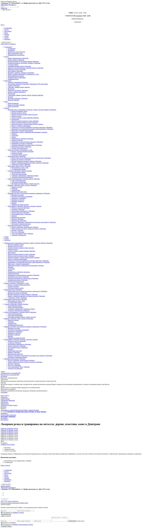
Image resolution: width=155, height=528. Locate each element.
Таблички (14, 188)
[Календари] (5, 403)
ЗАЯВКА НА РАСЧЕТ (8, 444)
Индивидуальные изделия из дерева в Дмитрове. (26, 161)
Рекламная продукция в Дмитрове (18, 225)
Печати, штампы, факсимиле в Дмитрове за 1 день (23, 74)
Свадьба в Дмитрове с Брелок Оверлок (20, 171)
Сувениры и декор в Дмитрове (20, 164)
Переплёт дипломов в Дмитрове (18, 90)
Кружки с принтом (17, 230)
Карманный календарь (18, 217)
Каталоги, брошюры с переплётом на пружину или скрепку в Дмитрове (33, 222)
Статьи (6, 37)
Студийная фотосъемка (18, 169)
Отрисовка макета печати (19, 154)
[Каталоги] (4, 402)
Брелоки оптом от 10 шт (18, 113)
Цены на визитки (13, 103)
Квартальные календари (18, 220)
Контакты (7, 39)
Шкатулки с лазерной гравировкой (22, 130)
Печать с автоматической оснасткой (22, 151)
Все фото (3, 407)
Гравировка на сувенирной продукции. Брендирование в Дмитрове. (32, 129)
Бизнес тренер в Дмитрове (16, 60)
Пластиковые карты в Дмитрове (21, 214)
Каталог (6, 34)
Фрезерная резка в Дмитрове (16, 156)
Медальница (15, 119)
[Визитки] (4, 397)
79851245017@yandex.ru (8, 4)
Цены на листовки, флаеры (16, 105)
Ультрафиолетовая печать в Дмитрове (19, 66)
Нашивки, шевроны (17, 201)
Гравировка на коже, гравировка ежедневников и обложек (29, 132)
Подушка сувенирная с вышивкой (21, 196)
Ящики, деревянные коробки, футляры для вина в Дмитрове (30, 163)
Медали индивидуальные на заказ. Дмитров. (25, 121)
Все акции (4, 376)
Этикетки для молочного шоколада (22, 177)
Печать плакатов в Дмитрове (20, 212)
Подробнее (4, 392)
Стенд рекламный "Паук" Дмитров (22, 233)
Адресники (14, 135)
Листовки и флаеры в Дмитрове (18, 98)
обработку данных (18, 512)
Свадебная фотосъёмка (18, 172)
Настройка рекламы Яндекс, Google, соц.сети (25, 183)
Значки (13, 137)
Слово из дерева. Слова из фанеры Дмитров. (25, 117)
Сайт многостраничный (18, 182)
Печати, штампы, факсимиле (17, 92)
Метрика (14, 134)
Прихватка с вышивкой (18, 198)
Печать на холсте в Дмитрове (20, 208)
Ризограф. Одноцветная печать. (21, 224)
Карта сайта (24, 503)
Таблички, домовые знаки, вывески (19, 87)
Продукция (7, 31)
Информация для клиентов (16, 55)
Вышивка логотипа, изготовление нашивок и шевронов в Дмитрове (29, 193)
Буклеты (10, 97)
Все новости (4, 420)
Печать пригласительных (19, 174)
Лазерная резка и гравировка (17, 77)
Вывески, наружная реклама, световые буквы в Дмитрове (25, 68)
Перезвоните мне (6, 514)
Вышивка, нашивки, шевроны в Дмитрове (21, 72)
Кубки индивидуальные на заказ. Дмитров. (24, 122)
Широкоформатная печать (16, 76)
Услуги (6, 29)
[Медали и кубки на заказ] (9, 405)
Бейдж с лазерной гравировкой (20, 126)
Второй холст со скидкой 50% (10, 374)
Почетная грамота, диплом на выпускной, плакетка (27, 124)
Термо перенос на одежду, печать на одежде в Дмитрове (28, 228)
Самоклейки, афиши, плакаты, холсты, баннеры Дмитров (25, 95)
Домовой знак (15, 190)
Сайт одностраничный (18, 180)
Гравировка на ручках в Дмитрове (21, 143)
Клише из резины (16, 153)
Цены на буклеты (13, 106)
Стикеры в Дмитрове (17, 209)
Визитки (14, 216)
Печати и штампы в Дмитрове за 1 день (20, 150)
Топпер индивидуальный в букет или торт (24, 114)
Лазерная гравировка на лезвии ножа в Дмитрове (26, 145)
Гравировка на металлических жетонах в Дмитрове (27, 142)
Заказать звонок (5, 486)
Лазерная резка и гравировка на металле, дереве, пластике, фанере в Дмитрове (32, 109)
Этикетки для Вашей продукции (18, 82)
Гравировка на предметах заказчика (22, 138)
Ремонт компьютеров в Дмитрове (18, 58)
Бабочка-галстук (16, 116)
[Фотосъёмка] (5, 399)
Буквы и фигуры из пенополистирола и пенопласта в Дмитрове (31, 158)
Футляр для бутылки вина (19, 148)
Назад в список (5, 465)
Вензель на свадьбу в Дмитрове (21, 159)
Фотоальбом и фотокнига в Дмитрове (23, 211)
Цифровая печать (13, 79)
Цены (6, 33)
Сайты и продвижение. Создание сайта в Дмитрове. (24, 179)
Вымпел (14, 203)
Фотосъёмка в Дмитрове (15, 71)
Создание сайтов (13, 64)
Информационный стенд (19, 191)
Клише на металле (17, 140)
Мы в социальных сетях (15, 53)
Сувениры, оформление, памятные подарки (24, 175)
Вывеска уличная (16, 187)
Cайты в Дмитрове (13, 85)
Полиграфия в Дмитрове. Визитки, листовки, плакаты (24, 206)
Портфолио (11, 50)
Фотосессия (11, 93)
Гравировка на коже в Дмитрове (21, 146)
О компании (8, 28)
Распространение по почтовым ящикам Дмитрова (23, 61)
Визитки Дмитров (13, 100)
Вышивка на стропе (17, 195)
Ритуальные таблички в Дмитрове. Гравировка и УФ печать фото (28, 84)
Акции (6, 36)
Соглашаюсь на (13, 512)
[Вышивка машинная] (8, 400)
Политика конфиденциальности (10, 503)
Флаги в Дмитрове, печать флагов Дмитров (24, 227)
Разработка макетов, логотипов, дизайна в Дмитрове (24, 63)
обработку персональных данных (23, 524)
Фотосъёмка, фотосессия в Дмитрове (19, 166)
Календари (11, 89)
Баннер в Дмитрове (17, 219)
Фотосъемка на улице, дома (19, 167)
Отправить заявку (6, 526)
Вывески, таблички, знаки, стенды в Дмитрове (22, 185)
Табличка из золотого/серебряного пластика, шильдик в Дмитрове (31, 127)
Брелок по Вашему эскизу (19, 111)
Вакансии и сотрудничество (16, 52)
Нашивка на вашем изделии (20, 204)
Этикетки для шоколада (18, 235)
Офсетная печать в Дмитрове (17, 69)
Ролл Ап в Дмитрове (17, 232)
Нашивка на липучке (17, 200)
